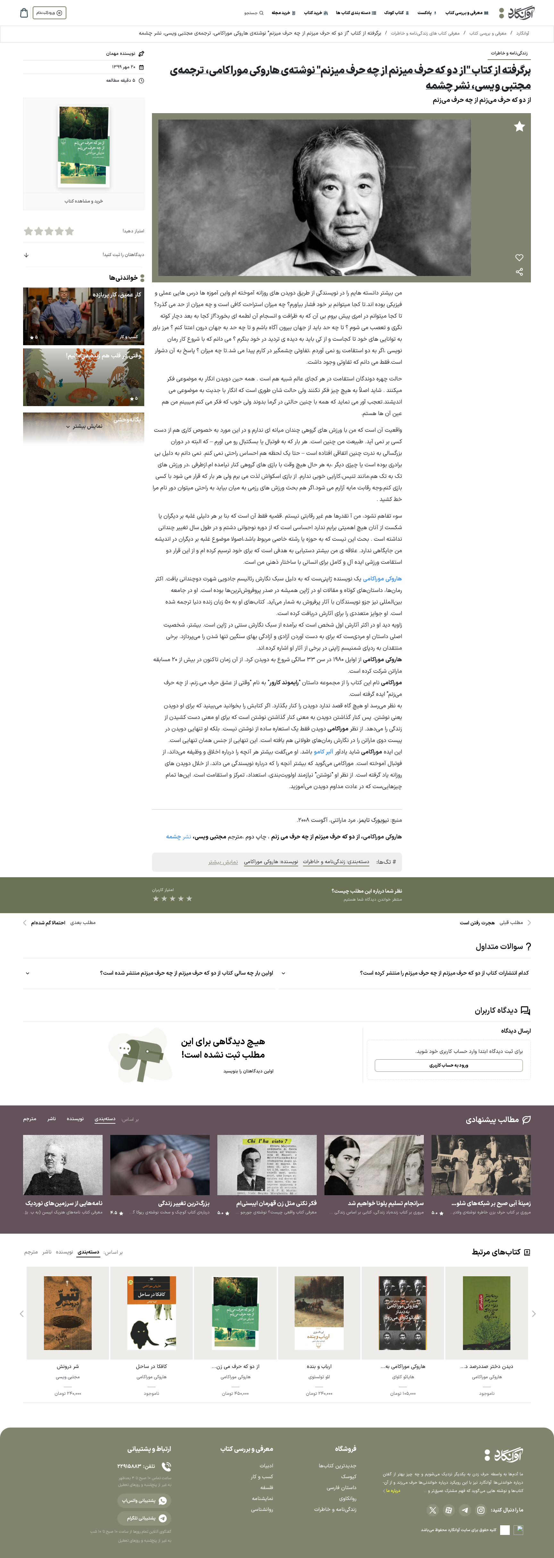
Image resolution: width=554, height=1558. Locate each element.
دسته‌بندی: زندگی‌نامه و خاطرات (336, 862)
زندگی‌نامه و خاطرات (509, 53)
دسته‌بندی (88, 1252)
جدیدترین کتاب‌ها (338, 1466)
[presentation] (533, 1311)
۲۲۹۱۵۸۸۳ (129, 1467)
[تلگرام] (465, 1510)
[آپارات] (449, 1510)
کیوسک (349, 1477)
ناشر (47, 1252)
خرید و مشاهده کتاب (83, 201)
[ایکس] (433, 1510)
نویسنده (64, 1252)
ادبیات (266, 1466)
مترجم (31, 1252)
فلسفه (266, 1488)
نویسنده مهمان (120, 53)
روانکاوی (348, 1499)
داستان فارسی (342, 1488)
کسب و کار (262, 1477)
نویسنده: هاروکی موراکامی (271, 862)
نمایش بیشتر (223, 862)
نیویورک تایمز (374, 820)
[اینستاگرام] (481, 1510)
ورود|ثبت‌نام (46, 13)
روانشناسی (262, 1509)
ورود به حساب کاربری (448, 1065)
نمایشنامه (262, 1499)
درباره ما (392, 1491)
